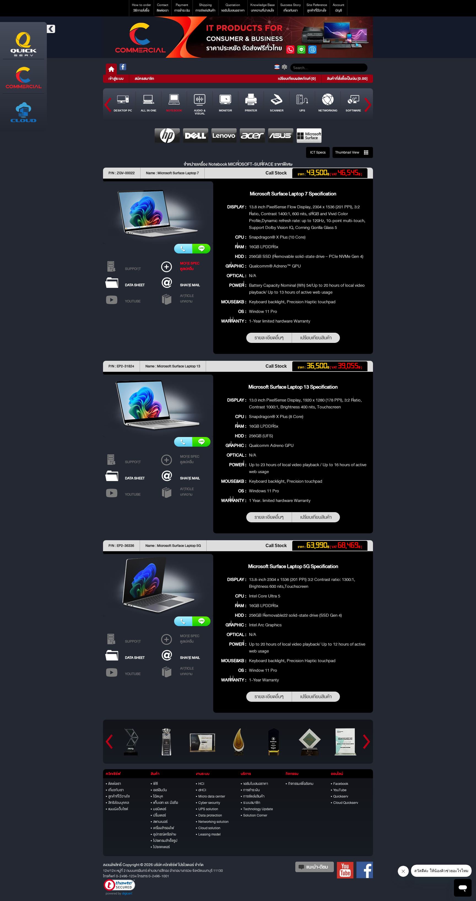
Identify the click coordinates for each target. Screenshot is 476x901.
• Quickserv (339, 796)
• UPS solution (207, 809)
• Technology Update (257, 809)
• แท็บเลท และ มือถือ (164, 803)
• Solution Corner (254, 815)
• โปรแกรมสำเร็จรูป (164, 840)
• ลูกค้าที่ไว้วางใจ (118, 796)
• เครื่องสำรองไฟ (162, 828)
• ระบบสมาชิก (250, 803)
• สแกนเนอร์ (159, 821)
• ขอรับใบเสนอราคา (254, 784)
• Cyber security (208, 803)
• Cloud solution (208, 828)
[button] (119, 887)
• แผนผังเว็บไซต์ (117, 809)
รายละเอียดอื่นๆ (269, 338)
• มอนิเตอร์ (158, 809)
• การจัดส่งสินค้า (252, 796)
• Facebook (339, 784)
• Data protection (209, 815)
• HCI (200, 784)
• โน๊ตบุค (157, 796)
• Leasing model (208, 834)
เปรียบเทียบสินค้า (316, 338)
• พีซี (154, 784)
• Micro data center (210, 796)
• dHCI (201, 790)
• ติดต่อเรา (113, 784)
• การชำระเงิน (250, 790)
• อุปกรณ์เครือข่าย (163, 834)
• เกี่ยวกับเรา (115, 790)
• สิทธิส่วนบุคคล (117, 803)
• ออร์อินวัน (159, 790)
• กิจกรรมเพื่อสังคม (299, 784)
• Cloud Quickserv (344, 803)
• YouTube (339, 790)
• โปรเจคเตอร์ (160, 847)
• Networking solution (212, 821)
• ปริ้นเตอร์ (158, 815)
